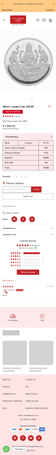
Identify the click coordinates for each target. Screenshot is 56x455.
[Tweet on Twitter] (32, 219)
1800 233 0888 (30, 419)
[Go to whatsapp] (6, 449)
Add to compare (12, 213)
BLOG (5, 408)
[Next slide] (53, 3)
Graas (33, 450)
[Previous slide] (2, 3)
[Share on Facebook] (23, 219)
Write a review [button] (28, 272)
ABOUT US (7, 379)
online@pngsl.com (30, 415)
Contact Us (50, 10)
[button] (8, 116)
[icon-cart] (50, 20)
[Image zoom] (28, 62)
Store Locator (7, 10)
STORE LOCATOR (32, 401)
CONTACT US (31, 379)
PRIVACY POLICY (32, 394)
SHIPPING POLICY (9, 394)
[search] (38, 20)
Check (36, 189)
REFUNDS (6, 387)
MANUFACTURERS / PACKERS (37, 408)
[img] (8, 286)
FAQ (27, 387)
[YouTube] (31, 438)
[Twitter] (39, 438)
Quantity (6, 176)
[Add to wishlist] (49, 106)
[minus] (16, 176)
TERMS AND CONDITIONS (12, 401)
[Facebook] (23, 438)
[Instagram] (15, 438)
